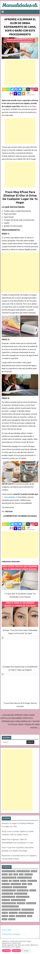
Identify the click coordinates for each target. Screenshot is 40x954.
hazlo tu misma (15, 884)
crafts (16, 874)
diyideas (23, 881)
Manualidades (31, 903)
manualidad (21, 903)
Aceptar (6, 950)
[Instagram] (32, 89)
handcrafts (5, 884)
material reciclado (27, 909)
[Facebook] (16, 89)
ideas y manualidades (18, 900)
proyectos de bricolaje (26, 913)
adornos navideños (23, 871)
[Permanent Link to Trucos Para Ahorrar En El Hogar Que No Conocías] (20, 687)
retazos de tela (21, 916)
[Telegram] (12, 89)
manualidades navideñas (10, 906)
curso (21, 874)
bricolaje (34, 871)
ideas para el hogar (8, 897)
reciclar (12, 916)
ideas (30, 884)
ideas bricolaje (6, 887)
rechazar (16, 950)
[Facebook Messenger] (20, 89)
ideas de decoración (8, 890)
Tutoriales (12, 919)
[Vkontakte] (19, 93)
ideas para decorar (21, 893)
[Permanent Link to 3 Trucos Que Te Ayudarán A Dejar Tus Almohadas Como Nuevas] (20, 577)
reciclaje (5, 916)
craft (10, 874)
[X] (28, 89)
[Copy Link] (4, 89)
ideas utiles (5, 900)
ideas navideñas (7, 893)
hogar (24, 884)
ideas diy (33, 890)
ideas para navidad (23, 897)
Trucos (30, 916)
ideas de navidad (22, 890)
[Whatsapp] (8, 89)
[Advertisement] (20, 73)
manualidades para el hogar (11, 909)
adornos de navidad (8, 871)
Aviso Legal (6, 930)
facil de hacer (32, 881)
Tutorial (4, 919)
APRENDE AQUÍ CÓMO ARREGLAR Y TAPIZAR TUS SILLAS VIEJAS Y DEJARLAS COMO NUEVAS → (21, 724)
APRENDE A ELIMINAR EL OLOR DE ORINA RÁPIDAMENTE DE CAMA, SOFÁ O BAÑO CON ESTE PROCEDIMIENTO (20, 27)
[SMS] (24, 89)
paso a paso (13, 913)
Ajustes (26, 950)
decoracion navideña (24, 877)
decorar (4, 881)
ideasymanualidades (8, 903)
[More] (23, 93)
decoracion (28, 874)
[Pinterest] (36, 89)
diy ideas (16, 881)
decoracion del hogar (9, 877)
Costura (4, 874)
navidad (4, 913)
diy (10, 881)
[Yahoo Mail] (15, 93)
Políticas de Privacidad (11, 934)
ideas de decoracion (19, 887)
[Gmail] (11, 93)
